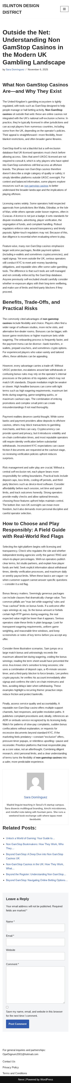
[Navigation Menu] (64, 9)
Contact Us (9, 1061)
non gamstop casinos (36, 185)
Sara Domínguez (15, 69)
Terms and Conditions (15, 1073)
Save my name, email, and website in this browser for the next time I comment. (34, 1013)
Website (10, 949)
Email (10, 935)
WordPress (46, 1079)
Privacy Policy (11, 1067)
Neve (21, 1079)
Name (10, 921)
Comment (12, 964)
